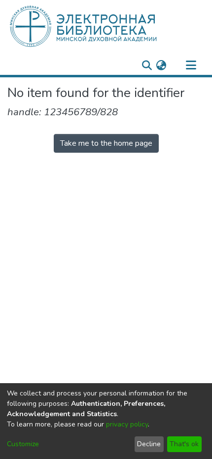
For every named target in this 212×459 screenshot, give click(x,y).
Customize (23, 444)
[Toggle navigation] (191, 65)
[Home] (99, 26)
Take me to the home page (106, 143)
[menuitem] (161, 65)
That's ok (184, 444)
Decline (149, 444)
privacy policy (127, 424)
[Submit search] (147, 65)
